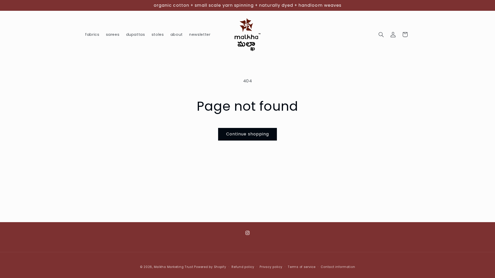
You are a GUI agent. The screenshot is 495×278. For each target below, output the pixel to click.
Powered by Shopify (210, 267)
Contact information (338, 267)
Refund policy (243, 267)
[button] (381, 34)
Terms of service (302, 267)
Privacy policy (271, 267)
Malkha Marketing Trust (173, 267)
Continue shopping (247, 134)
